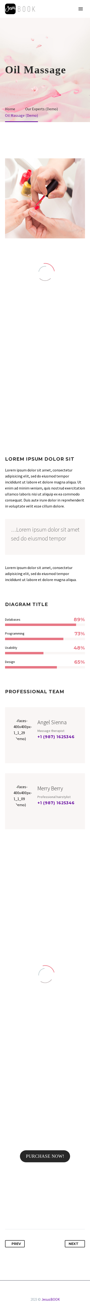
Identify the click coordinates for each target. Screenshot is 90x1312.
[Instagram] (47, 745)
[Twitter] (18, 1214)
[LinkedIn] (45, 1214)
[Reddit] (53, 1214)
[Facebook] (39, 745)
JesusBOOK (51, 1299)
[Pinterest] (27, 1214)
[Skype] (55, 745)
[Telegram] (45, 1293)
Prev (16, 1244)
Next (73, 1244)
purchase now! (45, 1156)
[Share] (39, 1293)
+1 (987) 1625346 (56, 737)
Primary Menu (80, 8)
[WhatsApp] (51, 1293)
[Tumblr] (36, 1214)
